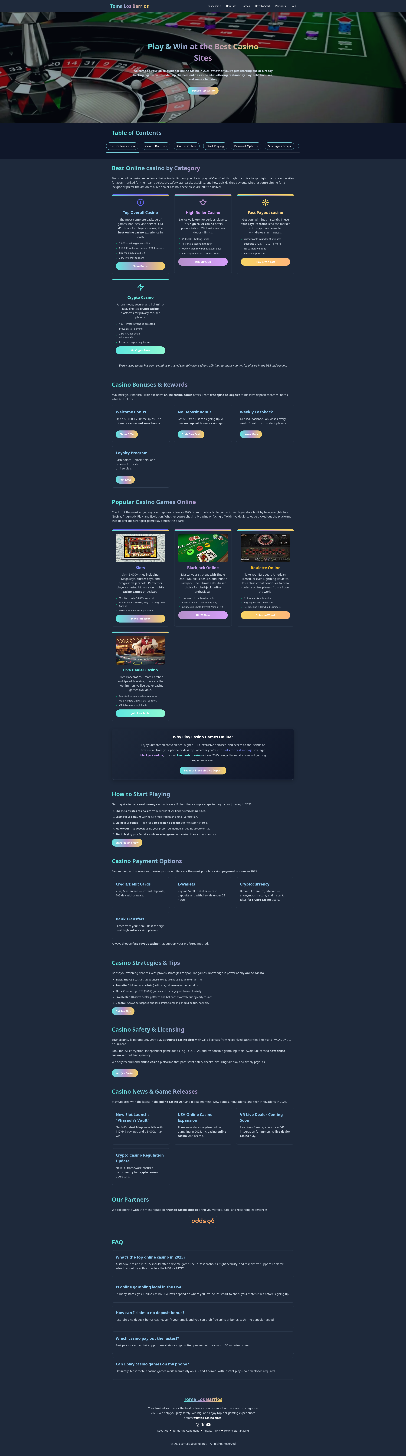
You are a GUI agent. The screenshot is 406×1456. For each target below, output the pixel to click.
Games (246, 6)
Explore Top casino (203, 90)
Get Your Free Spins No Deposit (203, 770)
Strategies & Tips (279, 146)
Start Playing (215, 146)
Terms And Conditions (186, 1430)
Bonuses (231, 6)
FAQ (293, 6)
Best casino (214, 6)
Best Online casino (122, 146)
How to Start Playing (236, 1430)
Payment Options (246, 146)
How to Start (262, 6)
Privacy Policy (212, 1430)
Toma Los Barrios (129, 6)
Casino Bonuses (156, 146)
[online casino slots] (203, 1222)
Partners (280, 6)
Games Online (186, 146)
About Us (162, 1430)
